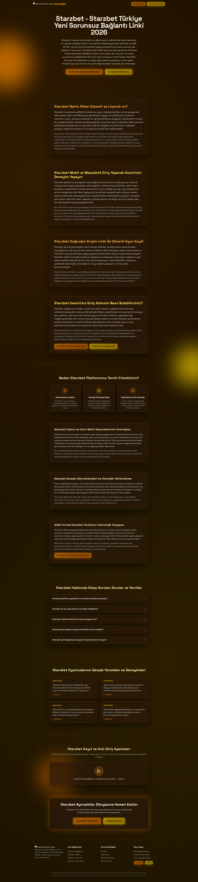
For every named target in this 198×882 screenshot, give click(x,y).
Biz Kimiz (104, 851)
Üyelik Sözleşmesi (107, 858)
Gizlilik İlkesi (105, 855)
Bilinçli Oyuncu (106, 861)
